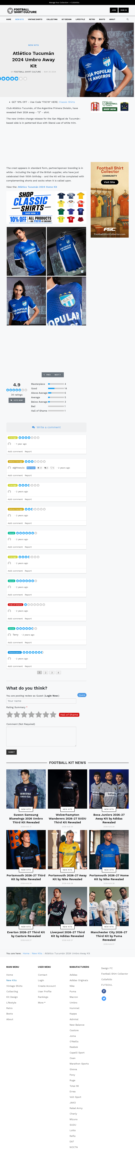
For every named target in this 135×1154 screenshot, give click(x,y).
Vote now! (18, 400)
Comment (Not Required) (20, 724)
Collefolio (75, 3)
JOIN (114, 10)
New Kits (26, 809)
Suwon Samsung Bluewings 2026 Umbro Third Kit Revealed (26, 818)
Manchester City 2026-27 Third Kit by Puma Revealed (109, 936)
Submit (11, 752)
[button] (47, 1002)
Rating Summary (17, 707)
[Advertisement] (46, 145)
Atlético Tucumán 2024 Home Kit (37, 186)
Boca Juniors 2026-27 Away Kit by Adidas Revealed (109, 818)
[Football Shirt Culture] (22, 11)
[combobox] (128, 19)
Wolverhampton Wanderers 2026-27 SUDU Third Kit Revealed (67, 818)
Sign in (123, 10)
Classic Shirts (67, 102)
